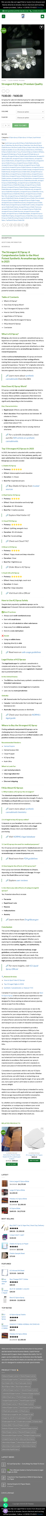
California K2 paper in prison (10, 1390)
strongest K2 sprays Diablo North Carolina (20, 196)
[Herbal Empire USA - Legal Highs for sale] (23, 16)
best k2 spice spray (10, 143)
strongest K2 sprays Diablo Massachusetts (24, 180)
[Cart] (42, 16)
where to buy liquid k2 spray (10, 1449)
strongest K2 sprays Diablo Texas (11, 209)
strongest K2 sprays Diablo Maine (22, 178)
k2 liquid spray (24, 1411)
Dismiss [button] (40, 7)
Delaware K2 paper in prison (30, 1393)
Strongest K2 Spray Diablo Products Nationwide (22, 156)
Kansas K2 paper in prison (20, 1425)
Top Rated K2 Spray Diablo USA (15, 220)
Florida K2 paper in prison (24, 1397)
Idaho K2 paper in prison (9, 1404)
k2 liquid (37, 1407)
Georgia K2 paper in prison (10, 1400)
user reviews (22, 880)
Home (4, 80)
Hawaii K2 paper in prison (27, 1400)
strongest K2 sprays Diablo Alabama (23, 158)
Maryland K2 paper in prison (27, 1432)
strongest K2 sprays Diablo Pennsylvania (14, 202)
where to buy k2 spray (28, 1446)
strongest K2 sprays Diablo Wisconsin (25, 216)
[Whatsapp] (5, 1499)
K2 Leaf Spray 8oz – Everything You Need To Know (25, 1464)
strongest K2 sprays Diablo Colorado (12, 165)
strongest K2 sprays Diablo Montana (18, 187)
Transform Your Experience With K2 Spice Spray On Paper (24, 1478)
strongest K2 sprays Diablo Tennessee (30, 207)
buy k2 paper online (8, 1383)
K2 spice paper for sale (9, 1421)
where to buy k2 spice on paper (11, 1446)
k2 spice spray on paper (24, 1421)
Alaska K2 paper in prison (27, 1376)
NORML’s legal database (24, 836)
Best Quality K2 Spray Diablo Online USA (26, 147)
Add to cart (20, 125)
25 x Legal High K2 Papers (34, 1155)
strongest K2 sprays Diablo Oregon (29, 200)
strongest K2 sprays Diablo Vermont (12, 211)
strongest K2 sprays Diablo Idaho (20, 172)
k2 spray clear (37, 1421)
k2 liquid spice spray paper (10, 1411)
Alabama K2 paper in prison (10, 1376)
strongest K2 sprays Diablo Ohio (28, 198)
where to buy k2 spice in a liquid (26, 1442)
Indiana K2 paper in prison (10, 1407)
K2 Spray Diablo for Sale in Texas (11, 152)
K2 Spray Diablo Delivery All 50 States (31, 150)
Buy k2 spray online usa (23, 1386)
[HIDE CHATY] (5, 1511)
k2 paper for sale (28, 1414)
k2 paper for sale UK (8, 1418)
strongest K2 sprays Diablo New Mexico (13, 194)
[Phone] (5, 1505)
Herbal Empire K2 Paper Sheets (18, 1484)
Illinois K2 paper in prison (26, 1404)
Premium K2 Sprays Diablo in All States (32, 152)
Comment (10, 1486)
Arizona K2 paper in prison (10, 1379)
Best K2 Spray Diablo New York (24, 145)
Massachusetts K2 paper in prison (12, 1435)
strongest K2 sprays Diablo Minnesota (29, 183)
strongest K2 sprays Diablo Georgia (21, 169)
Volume (5, 111)
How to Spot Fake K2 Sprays (14, 980)
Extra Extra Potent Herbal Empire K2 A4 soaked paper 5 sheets (12, 1156)
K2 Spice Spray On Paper (25, 137)
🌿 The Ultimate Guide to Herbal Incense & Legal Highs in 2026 (25, 1471)
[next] (44, 1148)
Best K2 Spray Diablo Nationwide (26, 143)
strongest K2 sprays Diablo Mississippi (13, 185)
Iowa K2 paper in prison (26, 1407)
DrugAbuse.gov (31, 919)
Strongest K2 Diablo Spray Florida (11, 154)
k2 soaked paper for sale (23, 1418)
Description (6, 238)
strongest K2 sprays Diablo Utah (31, 209)
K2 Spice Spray (13, 137)
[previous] (1, 1148)
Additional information (12, 242)
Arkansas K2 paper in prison (28, 1379)
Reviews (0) (6, 246)
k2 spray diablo (6, 1425)
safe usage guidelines (31, 652)
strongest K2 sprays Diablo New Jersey (31, 191)
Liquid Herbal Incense (16, 80)
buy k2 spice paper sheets (23, 1383)
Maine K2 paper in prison (9, 1432)
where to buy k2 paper (8, 1442)
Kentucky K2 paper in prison (10, 1428)
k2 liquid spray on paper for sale (11, 1414)
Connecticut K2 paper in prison (11, 1393)
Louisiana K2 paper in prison (29, 1428)
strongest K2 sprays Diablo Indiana (20, 174)
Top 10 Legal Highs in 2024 (14, 984)
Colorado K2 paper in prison (29, 1390)
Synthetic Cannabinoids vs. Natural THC (18, 988)
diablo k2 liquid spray (8, 1397)
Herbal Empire (9, 746)
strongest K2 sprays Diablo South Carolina (22, 205)
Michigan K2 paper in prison (32, 1435)
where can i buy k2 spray (27, 1439)
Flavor (4, 117)
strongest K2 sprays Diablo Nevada (22, 189)
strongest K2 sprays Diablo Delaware (20, 167)
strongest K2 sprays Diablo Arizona (25, 161)
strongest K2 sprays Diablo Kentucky (20, 176)
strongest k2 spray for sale (10, 1439)
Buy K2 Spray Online (8, 1386)
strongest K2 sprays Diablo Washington (18, 213)
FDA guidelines (30, 858)
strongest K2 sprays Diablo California (27, 163)
